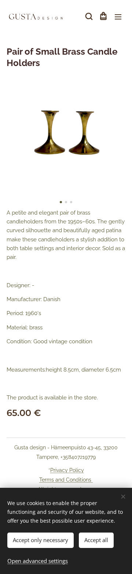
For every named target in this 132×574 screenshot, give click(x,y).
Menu (118, 16)
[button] (88, 16)
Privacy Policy (67, 470)
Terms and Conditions (66, 480)
